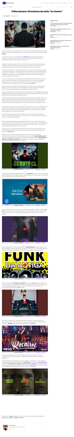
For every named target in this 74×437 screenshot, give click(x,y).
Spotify (34, 363)
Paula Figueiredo (12, 425)
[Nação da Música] (8, 3)
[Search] (71, 7)
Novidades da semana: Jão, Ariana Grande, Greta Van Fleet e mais (59, 47)
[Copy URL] (69, 16)
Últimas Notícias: (54, 20)
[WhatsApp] (57, 16)
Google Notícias (12, 363)
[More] (71, 16)
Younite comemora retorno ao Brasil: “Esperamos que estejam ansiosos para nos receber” (61, 24)
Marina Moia (52, 37)
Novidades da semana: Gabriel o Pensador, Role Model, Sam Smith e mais (60, 41)
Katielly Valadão (53, 25)
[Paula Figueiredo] (5, 427)
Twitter (44, 169)
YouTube (27, 169)
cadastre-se (33, 365)
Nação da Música (42, 362)
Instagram (38, 169)
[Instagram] (9, 428)
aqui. (34, 366)
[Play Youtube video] (25, 156)
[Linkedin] (66, 16)
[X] (59, 16)
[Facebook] (62, 16)
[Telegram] (64, 16)
